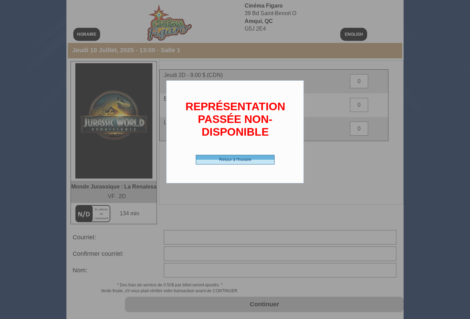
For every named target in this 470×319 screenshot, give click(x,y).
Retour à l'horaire (235, 159)
